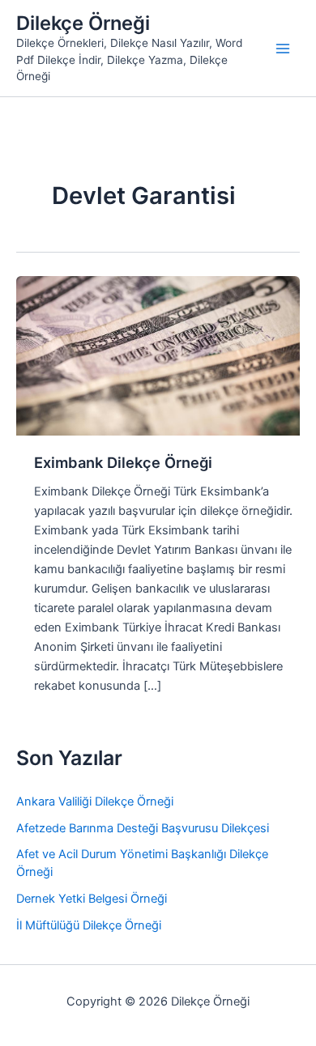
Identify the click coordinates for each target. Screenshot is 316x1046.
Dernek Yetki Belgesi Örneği (91, 898)
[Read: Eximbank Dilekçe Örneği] (158, 355)
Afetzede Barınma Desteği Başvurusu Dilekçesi (142, 828)
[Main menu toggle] (283, 49)
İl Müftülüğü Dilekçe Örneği (88, 925)
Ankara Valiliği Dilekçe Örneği (94, 801)
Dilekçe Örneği (83, 23)
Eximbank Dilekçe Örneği (123, 462)
